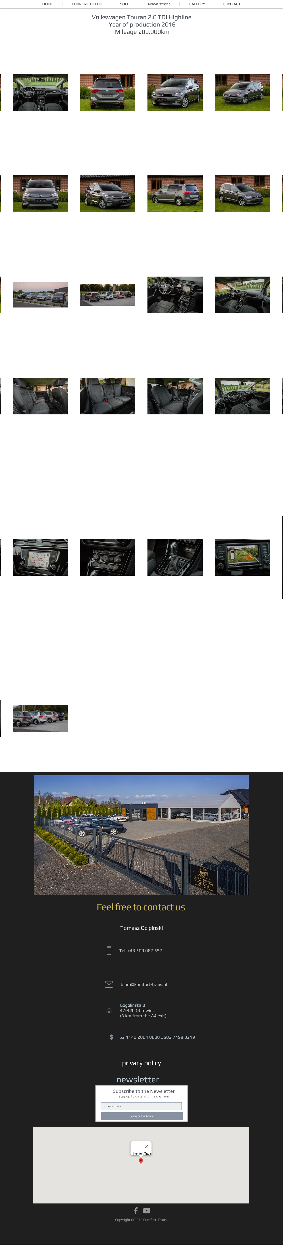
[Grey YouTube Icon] (146, 1210)
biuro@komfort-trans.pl (144, 984)
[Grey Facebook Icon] (135, 1210)
